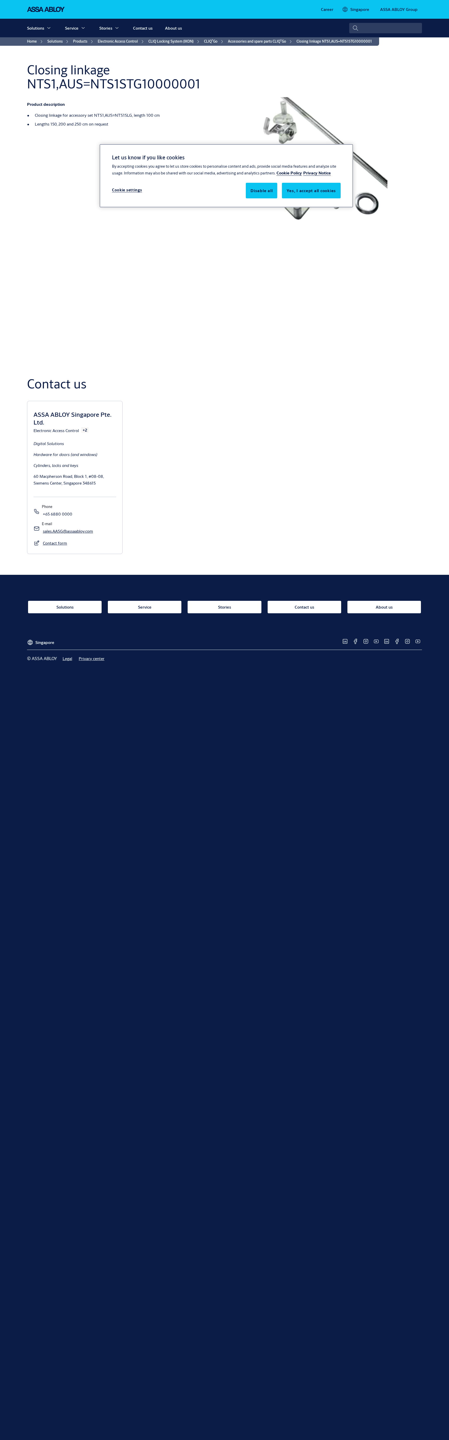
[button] (48, 28)
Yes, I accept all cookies (311, 190)
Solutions (35, 28)
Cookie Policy (289, 172)
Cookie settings (127, 189)
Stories (105, 28)
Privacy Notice (317, 172)
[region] (226, 175)
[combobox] (385, 28)
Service (71, 28)
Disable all (261, 190)
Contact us (143, 28)
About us (173, 28)
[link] (327, 9)
